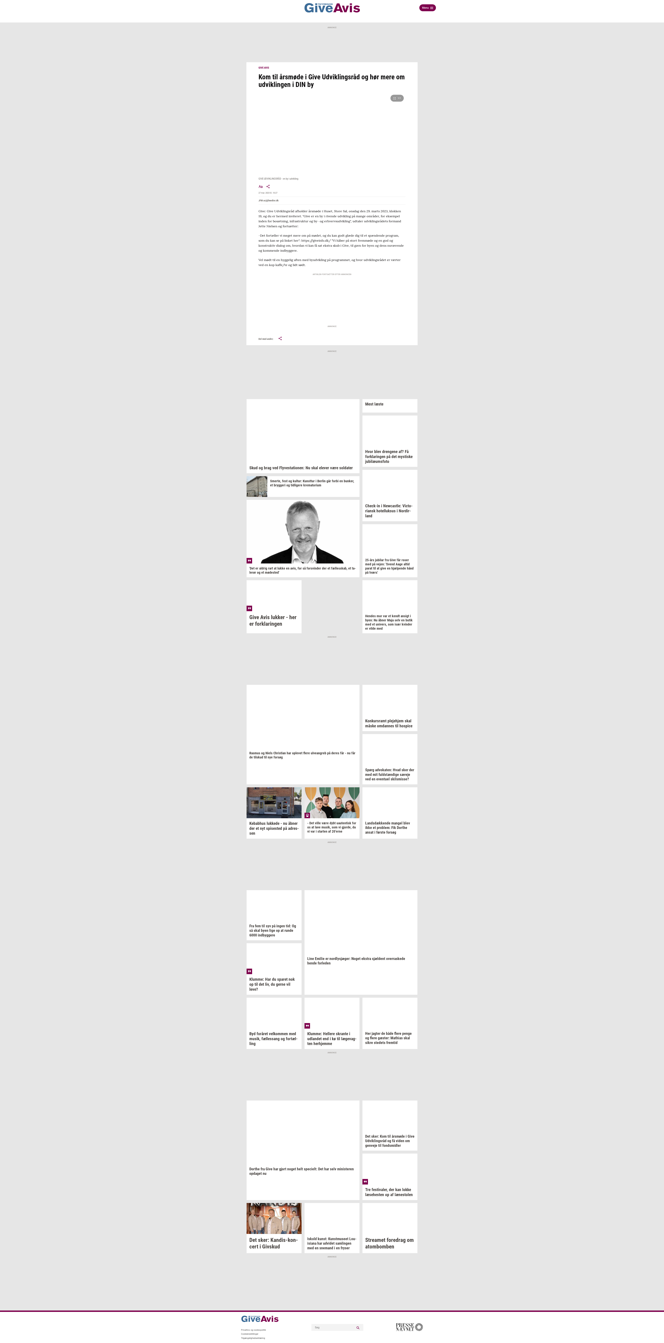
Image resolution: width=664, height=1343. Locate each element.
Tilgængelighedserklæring (253, 1338)
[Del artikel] (268, 186)
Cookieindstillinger (249, 1334)
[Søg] (358, 1327)
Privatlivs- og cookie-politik (253, 1330)
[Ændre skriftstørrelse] (261, 186)
